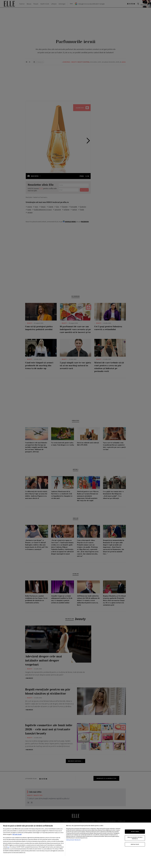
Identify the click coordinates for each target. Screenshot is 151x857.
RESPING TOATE (135, 844)
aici (8, 847)
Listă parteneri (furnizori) (73, 840)
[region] (75, 840)
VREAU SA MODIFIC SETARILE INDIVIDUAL (134, 837)
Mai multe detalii (16, 834)
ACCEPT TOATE (135, 831)
